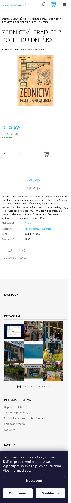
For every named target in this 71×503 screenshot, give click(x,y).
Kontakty (9, 429)
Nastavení (34, 480)
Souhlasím (50, 493)
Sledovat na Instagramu (36, 386)
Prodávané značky (14, 424)
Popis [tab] (34, 180)
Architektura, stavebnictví (38, 228)
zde (27, 470)
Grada (28, 223)
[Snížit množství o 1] (21, 154)
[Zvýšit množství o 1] (4, 154)
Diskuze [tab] (34, 188)
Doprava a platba (14, 407)
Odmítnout (18, 493)
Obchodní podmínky (16, 412)
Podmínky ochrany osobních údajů (24, 418)
